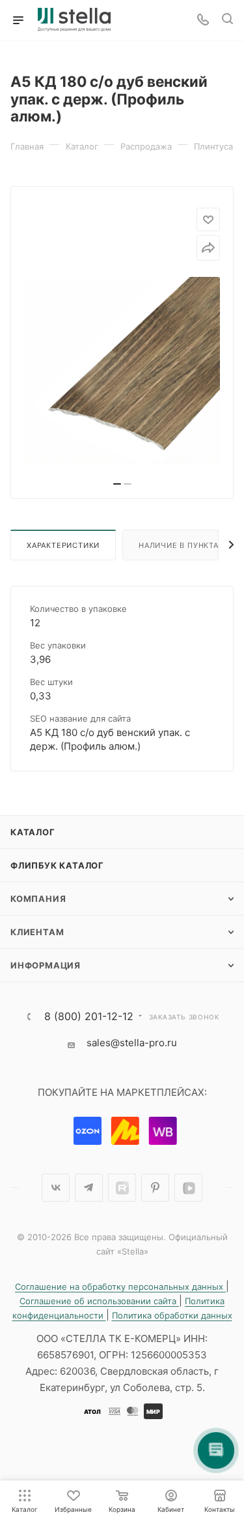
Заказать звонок (184, 1017)
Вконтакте (56, 1188)
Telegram (89, 1188)
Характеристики (63, 545)
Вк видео (188, 1188)
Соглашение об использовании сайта (99, 1301)
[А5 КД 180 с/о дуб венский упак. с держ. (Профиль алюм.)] (122, 375)
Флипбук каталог (57, 865)
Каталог (32, 832)
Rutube (122, 1188)
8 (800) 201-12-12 (88, 1016)
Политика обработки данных (172, 1315)
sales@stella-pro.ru (132, 1042)
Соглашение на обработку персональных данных (120, 1286)
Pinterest (155, 1188)
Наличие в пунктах (181, 545)
